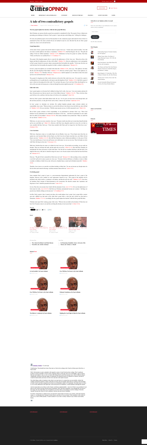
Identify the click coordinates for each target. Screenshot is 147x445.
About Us (37, 1)
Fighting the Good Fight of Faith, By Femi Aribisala (72, 313)
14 (86, 25)
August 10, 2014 (43, 25)
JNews (34, 440)
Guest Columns (102, 15)
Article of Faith (35, 267)
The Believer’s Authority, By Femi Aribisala (40, 313)
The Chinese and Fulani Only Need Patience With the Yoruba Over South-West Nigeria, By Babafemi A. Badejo (107, 68)
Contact (41, 1)
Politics (90, 15)
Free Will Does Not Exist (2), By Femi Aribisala (71, 271)
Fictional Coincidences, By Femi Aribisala (70, 292)
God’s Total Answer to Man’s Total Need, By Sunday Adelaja (78, 228)
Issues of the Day (77, 15)
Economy (64, 15)
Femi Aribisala (34, 25)
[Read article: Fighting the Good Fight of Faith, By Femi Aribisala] (73, 304)
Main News (32, 1)
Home (33, 15)
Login (111, 8)
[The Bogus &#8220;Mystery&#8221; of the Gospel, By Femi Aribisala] (39, 222)
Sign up (115, 8)
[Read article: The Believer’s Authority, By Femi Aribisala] (43, 304)
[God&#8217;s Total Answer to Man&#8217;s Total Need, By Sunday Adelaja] (78, 222)
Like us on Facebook (96, 108)
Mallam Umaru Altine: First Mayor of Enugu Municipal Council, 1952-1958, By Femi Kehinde (107, 58)
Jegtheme (55, 440)
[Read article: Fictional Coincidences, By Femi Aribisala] (73, 283)
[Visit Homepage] (49, 8)
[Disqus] (58, 341)
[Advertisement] (104, 96)
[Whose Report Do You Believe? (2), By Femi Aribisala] (58, 222)
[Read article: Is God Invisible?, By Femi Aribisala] (43, 262)
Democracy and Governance (47, 15)
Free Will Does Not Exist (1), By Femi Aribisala (41, 292)
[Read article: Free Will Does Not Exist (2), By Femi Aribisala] (73, 262)
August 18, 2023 (34, 273)
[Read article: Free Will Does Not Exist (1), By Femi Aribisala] (43, 283)
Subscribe (102, 8)
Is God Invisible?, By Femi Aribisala (39, 271)
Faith (113, 15)
